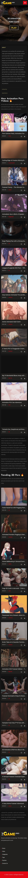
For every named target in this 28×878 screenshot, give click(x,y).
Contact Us (5, 863)
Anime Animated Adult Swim (11, 322)
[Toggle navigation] (25, 2)
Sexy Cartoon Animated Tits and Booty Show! (14, 295)
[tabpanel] (14, 68)
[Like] (21, 136)
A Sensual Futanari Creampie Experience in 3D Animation (14, 776)
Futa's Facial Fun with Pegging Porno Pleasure (14, 507)
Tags (3, 857)
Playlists (4, 860)
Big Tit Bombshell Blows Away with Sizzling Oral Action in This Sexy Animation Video (14, 375)
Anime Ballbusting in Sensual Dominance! (14, 561)
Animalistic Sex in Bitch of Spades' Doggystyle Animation (14, 214)
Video (3, 851)
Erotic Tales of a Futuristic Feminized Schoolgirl (14, 642)
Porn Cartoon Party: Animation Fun (13, 133)
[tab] (14, 47)
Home (3, 848)
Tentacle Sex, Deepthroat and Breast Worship (14, 429)
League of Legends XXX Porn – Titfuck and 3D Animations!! (14, 268)
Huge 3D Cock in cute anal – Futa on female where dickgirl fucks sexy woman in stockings (14, 588)
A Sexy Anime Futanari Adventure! (13, 803)
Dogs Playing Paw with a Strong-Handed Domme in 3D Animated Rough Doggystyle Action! (14, 241)
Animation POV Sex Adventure (12, 402)
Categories (5, 854)
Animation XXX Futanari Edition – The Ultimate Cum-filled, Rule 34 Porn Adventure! (14, 669)
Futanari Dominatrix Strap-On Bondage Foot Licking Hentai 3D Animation (14, 696)
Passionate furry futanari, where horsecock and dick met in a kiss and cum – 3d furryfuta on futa (14, 615)
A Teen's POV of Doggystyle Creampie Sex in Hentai (14, 348)
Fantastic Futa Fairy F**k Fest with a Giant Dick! (14, 723)
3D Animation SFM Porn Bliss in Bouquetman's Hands (14, 750)
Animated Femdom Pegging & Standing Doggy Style (14, 534)
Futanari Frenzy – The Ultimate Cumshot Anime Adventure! (14, 187)
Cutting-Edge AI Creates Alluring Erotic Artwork (14, 160)
